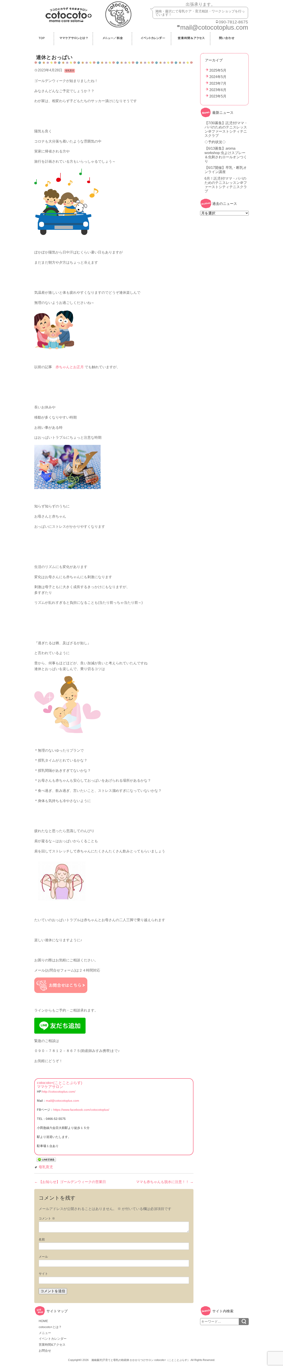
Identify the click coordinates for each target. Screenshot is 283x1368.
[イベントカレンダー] (152, 38)
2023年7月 (217, 83)
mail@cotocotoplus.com (62, 1100)
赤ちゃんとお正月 (69, 367)
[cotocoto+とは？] (73, 38)
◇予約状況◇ (215, 142)
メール (43, 1256)
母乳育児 (46, 1167)
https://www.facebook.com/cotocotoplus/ (81, 1109)
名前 (42, 1239)
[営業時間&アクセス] (191, 38)
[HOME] (42, 38)
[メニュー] (112, 38)
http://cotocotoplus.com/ (58, 1091)
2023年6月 (217, 90)
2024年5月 (217, 77)
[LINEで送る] (46, 1159)
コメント (47, 1218)
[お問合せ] (226, 38)
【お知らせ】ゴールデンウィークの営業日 (70, 1182)
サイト (43, 1273)
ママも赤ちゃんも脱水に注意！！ (164, 1182)
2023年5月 (217, 96)
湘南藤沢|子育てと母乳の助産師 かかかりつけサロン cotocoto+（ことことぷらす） (140, 1360)
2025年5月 (217, 70)
